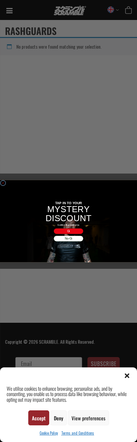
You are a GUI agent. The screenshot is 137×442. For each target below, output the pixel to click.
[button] (127, 375)
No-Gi (68, 238)
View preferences (88, 418)
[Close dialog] (3, 183)
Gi (68, 230)
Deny (58, 418)
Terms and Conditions (77, 433)
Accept (39, 418)
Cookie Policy (49, 433)
